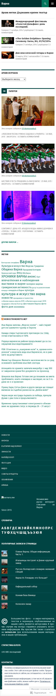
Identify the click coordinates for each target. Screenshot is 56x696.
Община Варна (11, 269)
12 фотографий (29, 223)
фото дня (7, 306)
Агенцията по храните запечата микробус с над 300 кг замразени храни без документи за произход (26, 369)
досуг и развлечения (41, 287)
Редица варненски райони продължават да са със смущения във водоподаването (26, 342)
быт (38, 277)
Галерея (5, 30)
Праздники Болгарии (32, 270)
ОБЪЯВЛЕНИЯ (7, 480)
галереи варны (34, 284)
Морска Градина (35, 266)
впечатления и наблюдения (20, 280)
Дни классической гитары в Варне (34, 53)
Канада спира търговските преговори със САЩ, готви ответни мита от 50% (25, 334)
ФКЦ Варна (26, 273)
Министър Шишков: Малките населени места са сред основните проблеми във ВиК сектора (27, 361)
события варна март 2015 (35, 301)
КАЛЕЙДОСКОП (7, 457)
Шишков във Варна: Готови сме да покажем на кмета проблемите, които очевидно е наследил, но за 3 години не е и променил (27, 379)
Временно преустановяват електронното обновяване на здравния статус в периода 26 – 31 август (26, 405)
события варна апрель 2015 (12, 301)
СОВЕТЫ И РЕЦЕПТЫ (9, 474)
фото (43, 304)
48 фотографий (29, 176)
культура (29, 290)
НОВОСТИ (5, 435)
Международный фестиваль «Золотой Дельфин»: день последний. (31, 24)
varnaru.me (10, 632)
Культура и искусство (13, 266)
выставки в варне (13, 283)
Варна (5, 3)
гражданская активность (16, 287)
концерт (4, 290)
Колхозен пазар (23, 604)
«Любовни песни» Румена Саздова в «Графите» (23, 134)
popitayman (29, 30)
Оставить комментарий (28, 137)
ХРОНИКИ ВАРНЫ (14, 276)
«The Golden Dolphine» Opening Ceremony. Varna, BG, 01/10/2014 (33, 40)
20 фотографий (29, 129)
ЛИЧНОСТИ (6, 452)
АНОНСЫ (5, 441)
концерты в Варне (16, 290)
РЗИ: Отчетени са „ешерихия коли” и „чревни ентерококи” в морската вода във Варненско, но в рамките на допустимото (27, 352)
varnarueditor (34, 56)
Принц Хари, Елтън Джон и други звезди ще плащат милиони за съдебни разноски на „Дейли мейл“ (27, 388)
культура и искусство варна (23, 294)
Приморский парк (8, 273)
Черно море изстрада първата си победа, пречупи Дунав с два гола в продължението (26, 396)
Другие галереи (9, 242)
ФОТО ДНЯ (6, 463)
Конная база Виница (25, 595)
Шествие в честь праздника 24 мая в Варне (20, 181)
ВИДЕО (4, 468)
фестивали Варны (32, 303)
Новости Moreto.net (15, 319)
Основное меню (52, 3)
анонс (31, 276)
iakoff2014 (11, 137)
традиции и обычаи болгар (12, 304)
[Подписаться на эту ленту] (2, 319)
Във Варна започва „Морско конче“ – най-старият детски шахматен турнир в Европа (26, 326)
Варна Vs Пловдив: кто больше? (31, 578)
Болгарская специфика (10, 263)
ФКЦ (19, 272)
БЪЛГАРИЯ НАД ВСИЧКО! (11, 446)
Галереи (13, 91)
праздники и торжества (23, 298)
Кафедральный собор (26, 586)
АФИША (4, 485)
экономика (19, 307)
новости (7, 297)
